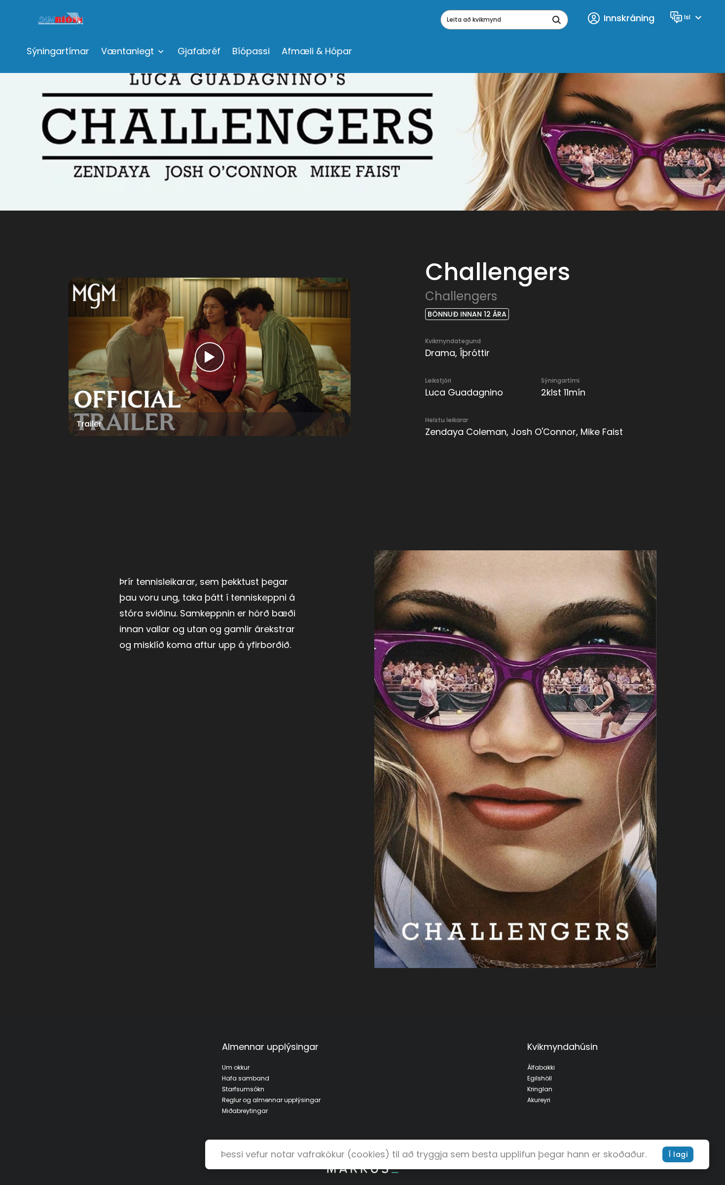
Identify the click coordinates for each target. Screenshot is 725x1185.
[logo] (61, 20)
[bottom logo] (362, 1170)
